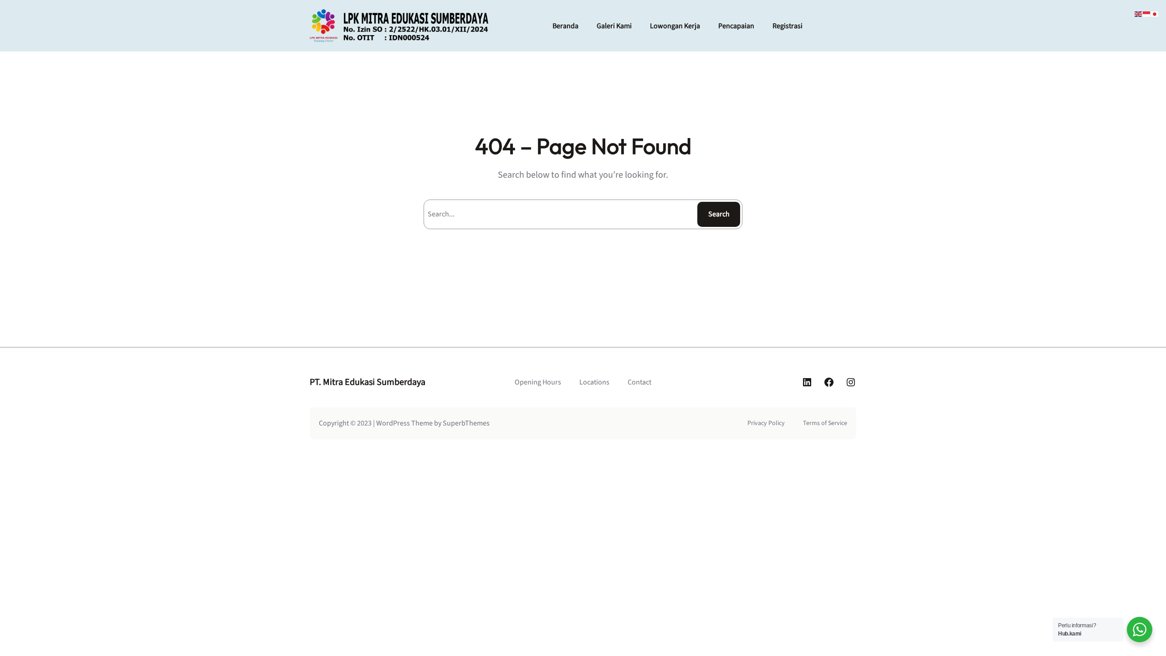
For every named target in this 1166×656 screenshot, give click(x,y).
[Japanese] (1155, 13)
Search (719, 214)
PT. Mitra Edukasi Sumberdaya (367, 382)
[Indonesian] (1147, 13)
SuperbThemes (466, 423)
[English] (1139, 13)
